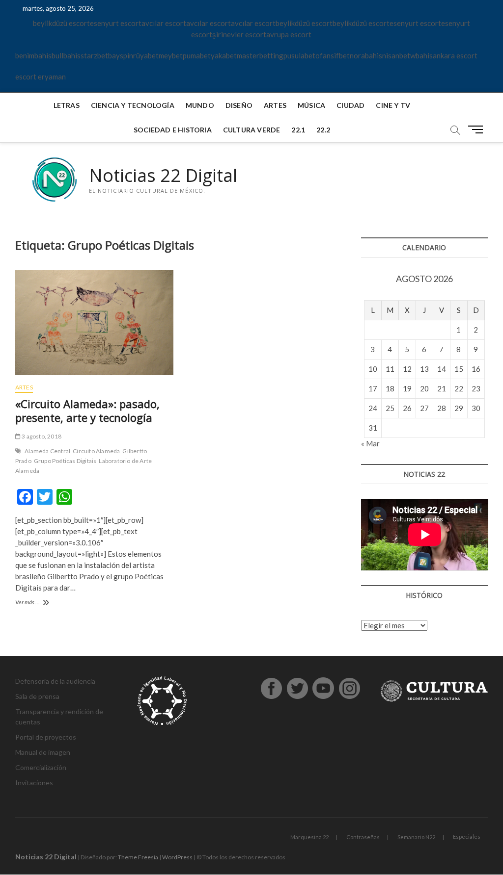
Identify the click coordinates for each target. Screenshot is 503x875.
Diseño (238, 105)
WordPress (177, 857)
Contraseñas (363, 837)
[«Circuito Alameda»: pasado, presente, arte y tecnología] (94, 322)
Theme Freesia (138, 857)
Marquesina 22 (309, 837)
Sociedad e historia (173, 130)
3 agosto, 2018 (41, 436)
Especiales (466, 836)
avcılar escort (163, 23)
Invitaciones (34, 782)
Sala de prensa (37, 696)
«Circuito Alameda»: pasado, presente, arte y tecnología (87, 410)
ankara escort (455, 55)
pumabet (197, 55)
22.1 (298, 130)
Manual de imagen (42, 752)
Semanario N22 (416, 837)
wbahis (421, 55)
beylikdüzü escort (61, 23)
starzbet (94, 55)
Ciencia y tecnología (132, 105)
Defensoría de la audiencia (55, 681)
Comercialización (40, 767)
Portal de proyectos (45, 737)
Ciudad (350, 105)
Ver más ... (39, 603)
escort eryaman (40, 76)
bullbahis (66, 55)
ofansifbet (332, 55)
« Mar (370, 443)
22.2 (323, 130)
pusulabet (299, 55)
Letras (67, 105)
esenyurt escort (115, 23)
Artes (275, 105)
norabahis (366, 55)
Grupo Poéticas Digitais (65, 460)
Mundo (200, 105)
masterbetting (260, 55)
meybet (171, 55)
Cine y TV (393, 105)
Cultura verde (251, 130)
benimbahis (33, 55)
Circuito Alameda (96, 451)
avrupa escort (288, 34)
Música (311, 105)
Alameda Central (47, 451)
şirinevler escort (239, 34)
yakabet (224, 55)
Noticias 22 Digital (163, 175)
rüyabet (146, 55)
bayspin (120, 55)
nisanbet (396, 55)
